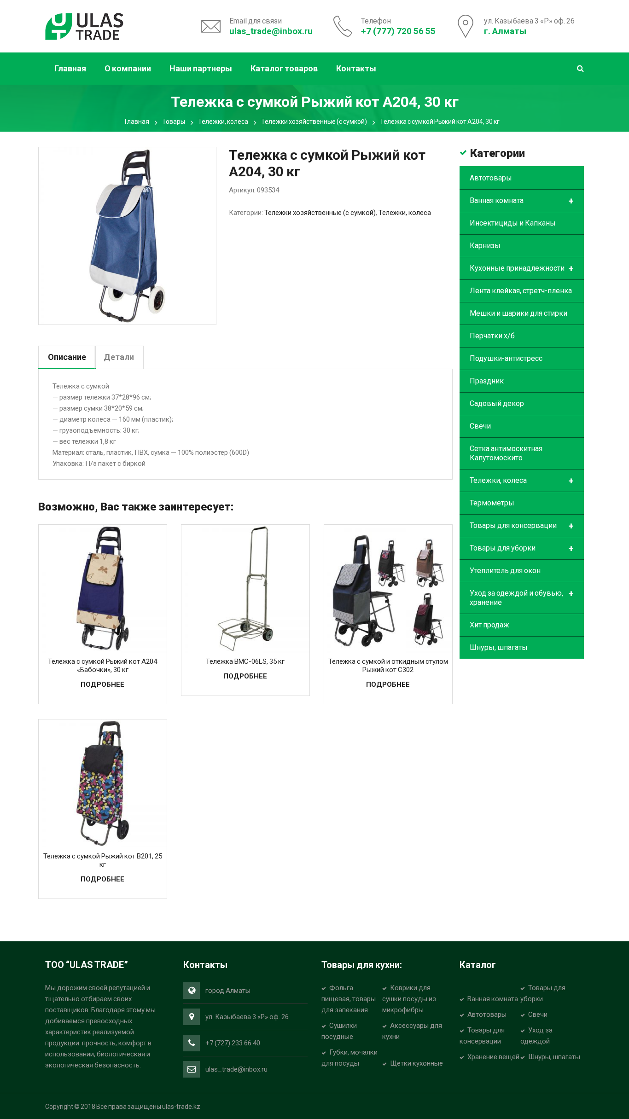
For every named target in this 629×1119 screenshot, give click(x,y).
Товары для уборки (522, 548)
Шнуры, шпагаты (499, 647)
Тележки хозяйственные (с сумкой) (314, 121)
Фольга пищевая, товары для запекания (348, 999)
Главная (137, 121)
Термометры (492, 503)
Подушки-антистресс (506, 358)
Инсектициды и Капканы (513, 223)
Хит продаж (489, 624)
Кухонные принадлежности (522, 268)
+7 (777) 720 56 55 (398, 31)
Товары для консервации (522, 526)
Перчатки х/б (492, 335)
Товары (173, 121)
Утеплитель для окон (505, 570)
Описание (67, 357)
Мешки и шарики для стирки (518, 313)
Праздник (487, 381)
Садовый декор (497, 403)
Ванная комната (522, 201)
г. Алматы (505, 31)
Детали (119, 357)
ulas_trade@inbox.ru (271, 31)
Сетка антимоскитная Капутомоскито (506, 453)
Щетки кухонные (416, 1063)
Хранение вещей (493, 1057)
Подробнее (102, 684)
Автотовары (491, 178)
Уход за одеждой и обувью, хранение (522, 597)
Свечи (480, 426)
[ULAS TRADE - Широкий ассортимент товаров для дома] (84, 25)
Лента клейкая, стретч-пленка (521, 290)
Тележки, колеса (223, 121)
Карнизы (485, 245)
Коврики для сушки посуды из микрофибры (409, 999)
